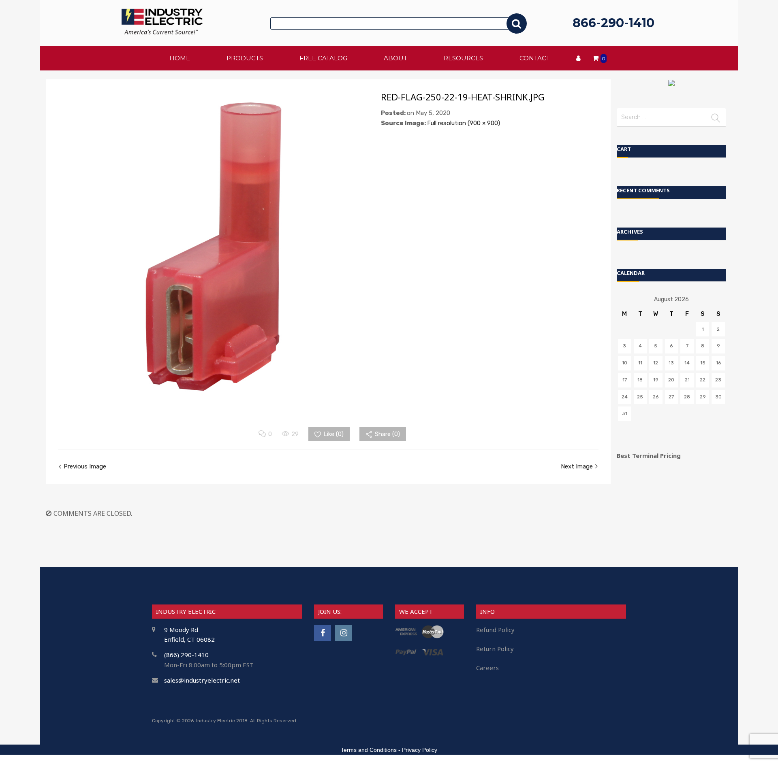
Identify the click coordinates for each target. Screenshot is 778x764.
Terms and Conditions (369, 750)
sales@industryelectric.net (202, 680)
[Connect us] (322, 632)
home (179, 58)
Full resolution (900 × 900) (463, 123)
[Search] (517, 23)
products (245, 58)
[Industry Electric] (162, 32)
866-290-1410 (613, 22)
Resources (463, 58)
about (395, 58)
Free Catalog (323, 58)
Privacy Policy (419, 750)
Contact (534, 58)
